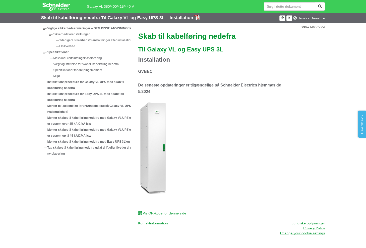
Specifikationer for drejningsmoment (77, 70)
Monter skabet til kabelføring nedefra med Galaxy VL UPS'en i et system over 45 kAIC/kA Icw (90, 120)
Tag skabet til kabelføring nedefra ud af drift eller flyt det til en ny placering (90, 150)
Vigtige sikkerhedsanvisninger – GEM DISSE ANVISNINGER (89, 28)
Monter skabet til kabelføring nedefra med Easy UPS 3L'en (88, 141)
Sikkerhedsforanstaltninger (71, 34)
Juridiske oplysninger (308, 223)
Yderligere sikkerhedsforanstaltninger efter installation (95, 40)
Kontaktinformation (153, 223)
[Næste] (289, 18)
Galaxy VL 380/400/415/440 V (110, 6)
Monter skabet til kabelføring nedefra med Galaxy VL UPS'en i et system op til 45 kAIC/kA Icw (90, 132)
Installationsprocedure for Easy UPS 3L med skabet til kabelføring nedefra (85, 97)
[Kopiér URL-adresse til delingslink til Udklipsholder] (282, 18)
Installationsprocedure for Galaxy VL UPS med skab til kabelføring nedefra (85, 85)
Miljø (56, 76)
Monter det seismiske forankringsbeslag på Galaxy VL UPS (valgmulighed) (89, 109)
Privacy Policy (314, 228)
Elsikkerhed (67, 46)
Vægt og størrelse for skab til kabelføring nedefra (86, 64)
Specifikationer (58, 52)
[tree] (86, 91)
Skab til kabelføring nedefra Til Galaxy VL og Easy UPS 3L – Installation (117, 17)
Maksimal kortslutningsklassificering (77, 58)
